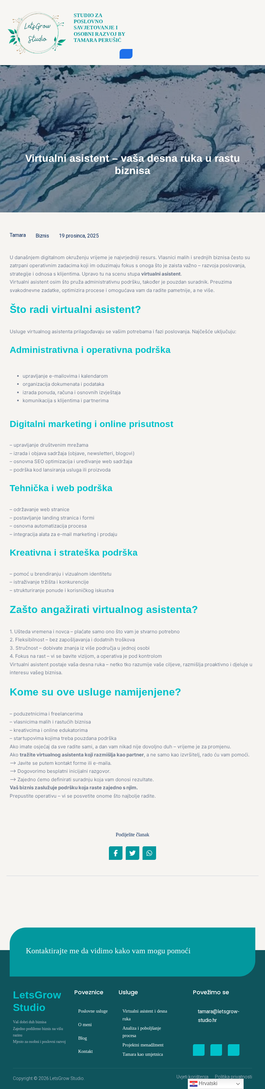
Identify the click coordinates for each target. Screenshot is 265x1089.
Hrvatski (207, 1083)
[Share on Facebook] (115, 853)
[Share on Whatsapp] (149, 853)
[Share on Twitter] (132, 853)
